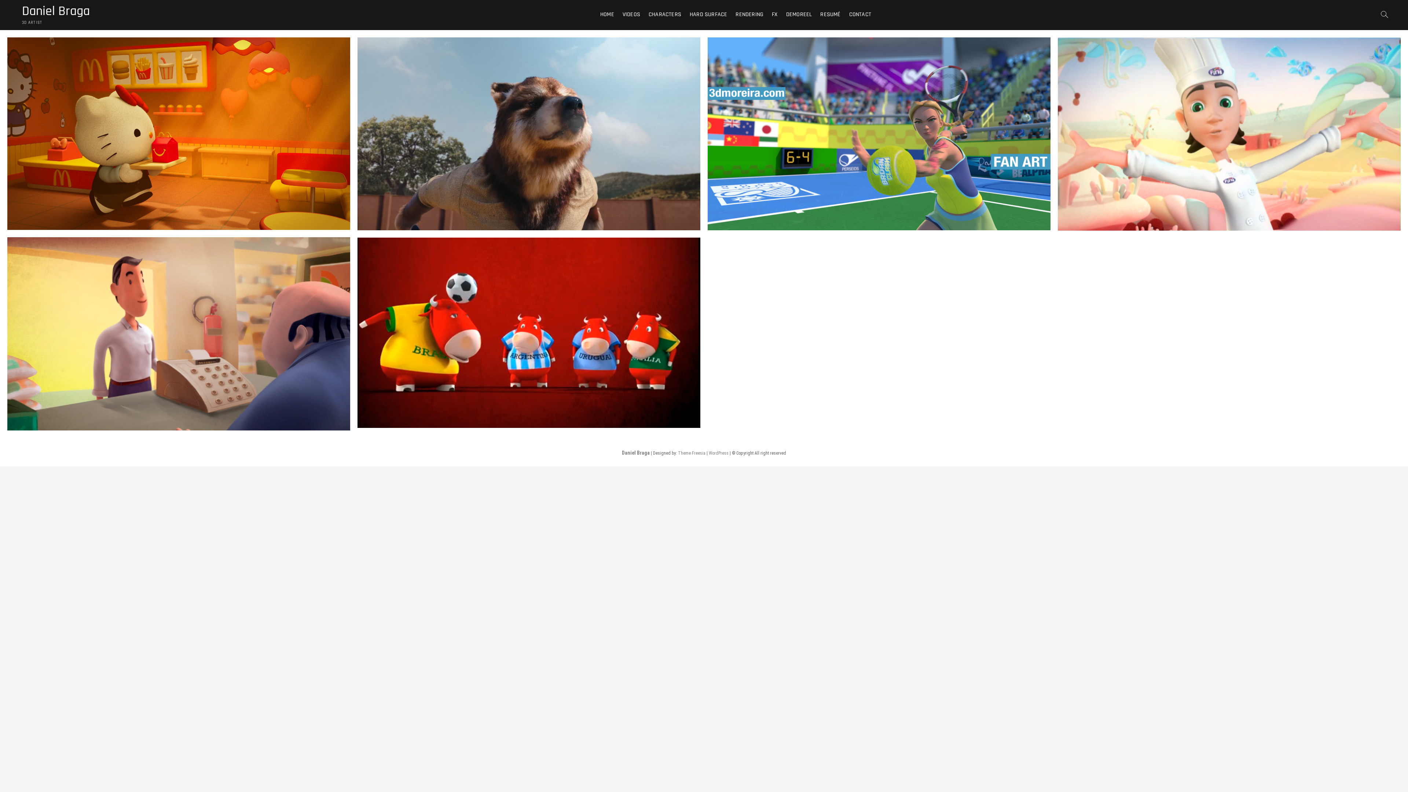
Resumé (830, 14)
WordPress (719, 453)
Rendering (749, 14)
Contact (860, 14)
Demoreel (799, 14)
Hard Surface (708, 14)
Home (607, 14)
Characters (665, 14)
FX (774, 14)
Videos (631, 14)
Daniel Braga (56, 11)
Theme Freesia (691, 453)
